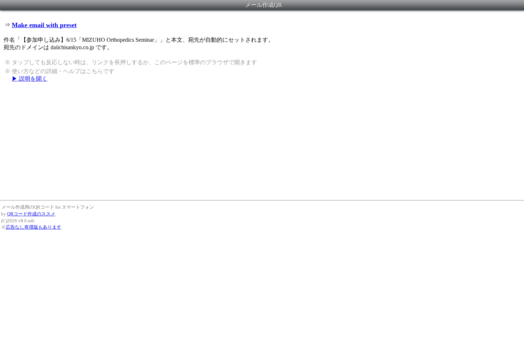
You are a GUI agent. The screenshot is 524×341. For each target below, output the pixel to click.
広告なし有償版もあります (33, 227)
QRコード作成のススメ (31, 214)
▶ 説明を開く (29, 79)
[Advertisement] (262, 141)
